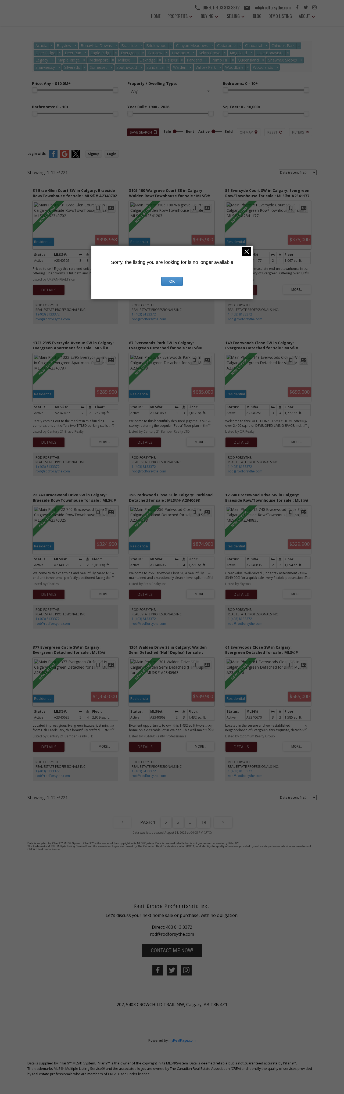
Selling (233, 16)
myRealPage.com (182, 1040)
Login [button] (111, 154)
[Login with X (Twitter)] (75, 157)
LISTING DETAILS (48, 290)
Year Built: (148, 106)
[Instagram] (314, 7)
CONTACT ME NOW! (172, 950)
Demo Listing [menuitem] (280, 16)
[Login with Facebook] (53, 157)
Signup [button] (93, 154)
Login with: (36, 153)
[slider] (34, 90)
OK (172, 281)
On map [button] (246, 132)
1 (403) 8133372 (47, 314)
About (304, 16)
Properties (177, 16)
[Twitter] (306, 7)
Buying (207, 16)
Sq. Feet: (242, 106)
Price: (51, 83)
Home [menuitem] (155, 16)
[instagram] (186, 970)
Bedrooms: (240, 83)
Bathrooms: (50, 106)
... (190, 822)
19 (203, 822)
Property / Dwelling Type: (152, 83)
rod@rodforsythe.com (52, 319)
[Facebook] (297, 7)
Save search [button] (141, 132)
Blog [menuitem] (257, 16)
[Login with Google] (64, 157)
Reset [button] (272, 132)
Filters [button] (298, 132)
